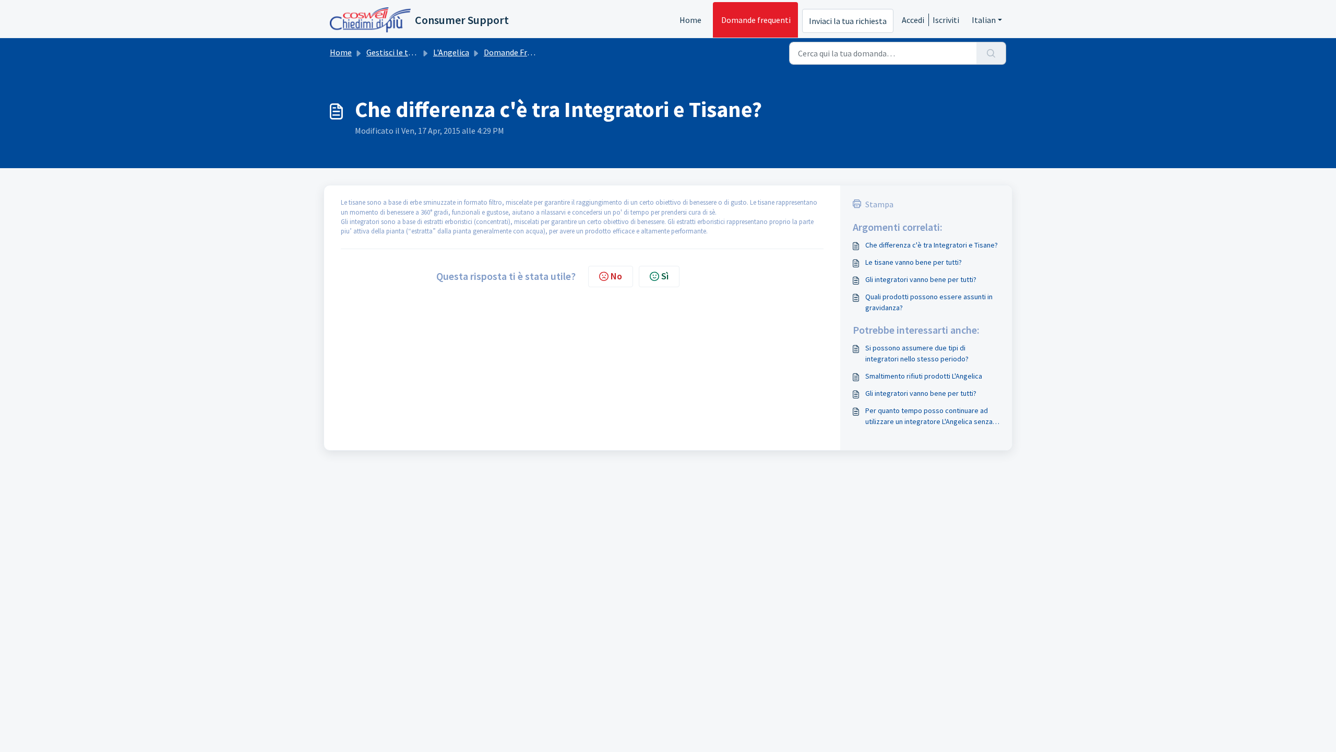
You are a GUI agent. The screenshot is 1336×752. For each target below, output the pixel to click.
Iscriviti (946, 20)
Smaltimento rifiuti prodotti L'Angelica (923, 376)
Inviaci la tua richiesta (848, 21)
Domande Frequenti (519, 52)
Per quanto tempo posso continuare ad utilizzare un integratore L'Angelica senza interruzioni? (929, 416)
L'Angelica (451, 52)
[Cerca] (991, 53)
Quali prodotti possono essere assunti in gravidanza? (929, 302)
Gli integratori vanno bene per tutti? (920, 279)
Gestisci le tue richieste (407, 52)
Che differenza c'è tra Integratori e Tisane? (931, 245)
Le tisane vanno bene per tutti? (913, 262)
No (616, 276)
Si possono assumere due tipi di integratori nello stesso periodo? (917, 353)
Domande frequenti (756, 20)
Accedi (913, 20)
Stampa (879, 204)
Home (690, 20)
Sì (665, 276)
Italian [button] (984, 20)
